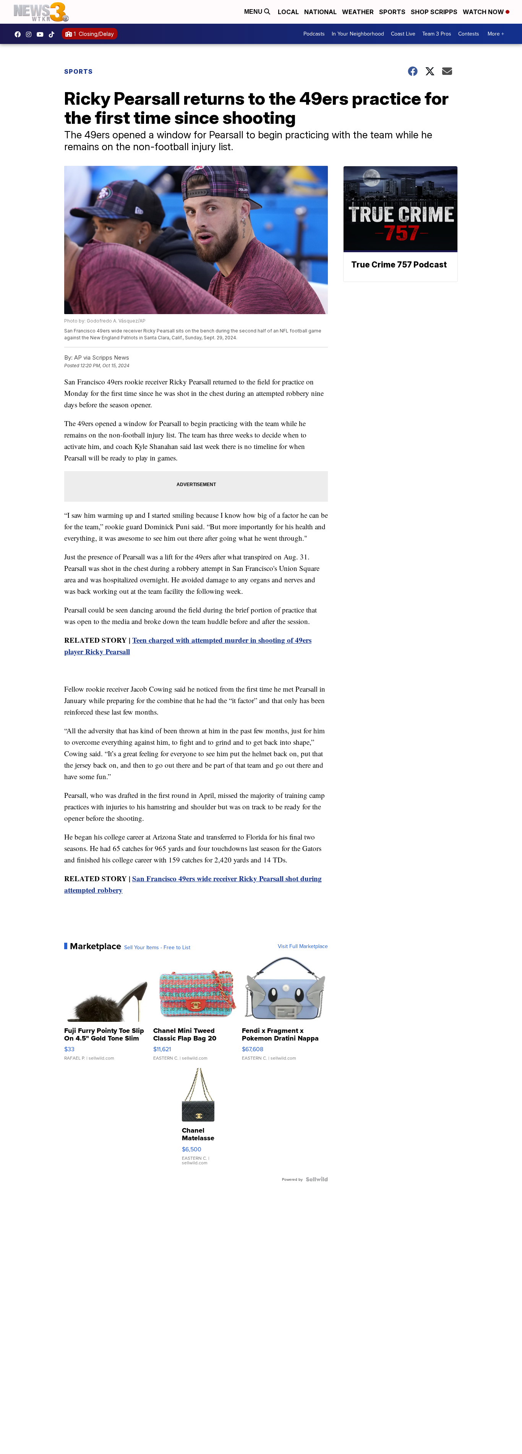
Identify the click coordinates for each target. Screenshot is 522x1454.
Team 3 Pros (436, 33)
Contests (468, 33)
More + (496, 33)
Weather (358, 12)
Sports (392, 12)
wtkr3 (30, 34)
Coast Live (403, 33)
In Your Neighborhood (358, 33)
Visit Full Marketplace (303, 946)
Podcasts (314, 33)
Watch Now (484, 12)
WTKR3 (19, 34)
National (320, 12)
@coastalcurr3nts (53, 34)
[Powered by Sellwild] (317, 1179)
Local (288, 12)
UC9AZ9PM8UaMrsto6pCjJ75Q (42, 34)
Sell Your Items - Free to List (157, 947)
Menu (254, 11)
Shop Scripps (434, 12)
